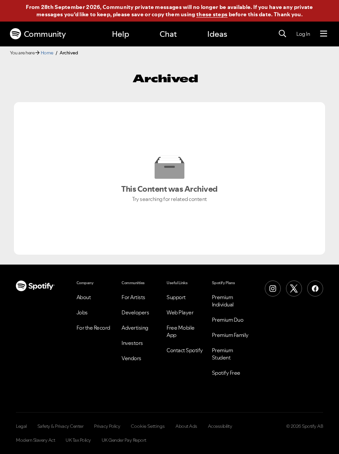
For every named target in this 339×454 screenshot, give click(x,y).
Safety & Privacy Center (60, 426)
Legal (21, 426)
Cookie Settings (148, 426)
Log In (303, 33)
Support (176, 297)
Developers (135, 312)
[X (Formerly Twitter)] (294, 288)
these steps (211, 14)
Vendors (131, 358)
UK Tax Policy (78, 440)
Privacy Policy (107, 426)
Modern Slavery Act (35, 440)
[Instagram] (273, 288)
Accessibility (220, 426)
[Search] (282, 34)
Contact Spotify (185, 350)
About (83, 297)
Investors (132, 343)
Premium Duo (228, 319)
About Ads (186, 426)
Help (120, 34)
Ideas (217, 34)
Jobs (82, 312)
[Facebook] (315, 288)
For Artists (133, 297)
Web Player (180, 312)
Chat (168, 34)
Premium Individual (223, 300)
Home (47, 52)
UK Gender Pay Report (124, 440)
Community (45, 34)
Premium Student (222, 354)
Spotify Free (226, 372)
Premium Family (230, 335)
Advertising (134, 327)
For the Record (93, 327)
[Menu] (323, 33)
